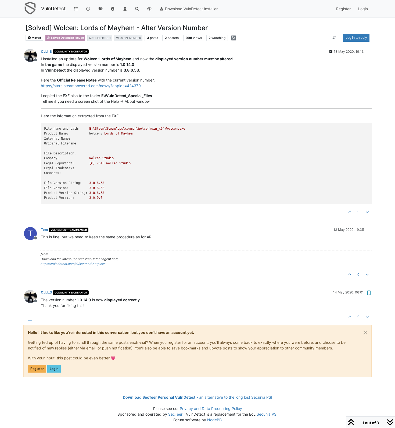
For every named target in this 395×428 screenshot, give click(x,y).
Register (37, 369)
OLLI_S (46, 51)
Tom (44, 230)
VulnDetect (53, 8)
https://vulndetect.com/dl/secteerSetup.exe (73, 264)
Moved (36, 38)
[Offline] (32, 55)
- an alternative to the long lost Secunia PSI (197, 397)
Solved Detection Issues (67, 38)
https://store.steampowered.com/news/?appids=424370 (91, 85)
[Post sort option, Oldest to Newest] (334, 37)
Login (54, 369)
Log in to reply (356, 38)
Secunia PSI (267, 414)
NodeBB (214, 420)
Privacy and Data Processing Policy (211, 408)
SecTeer (175, 414)
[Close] (365, 332)
